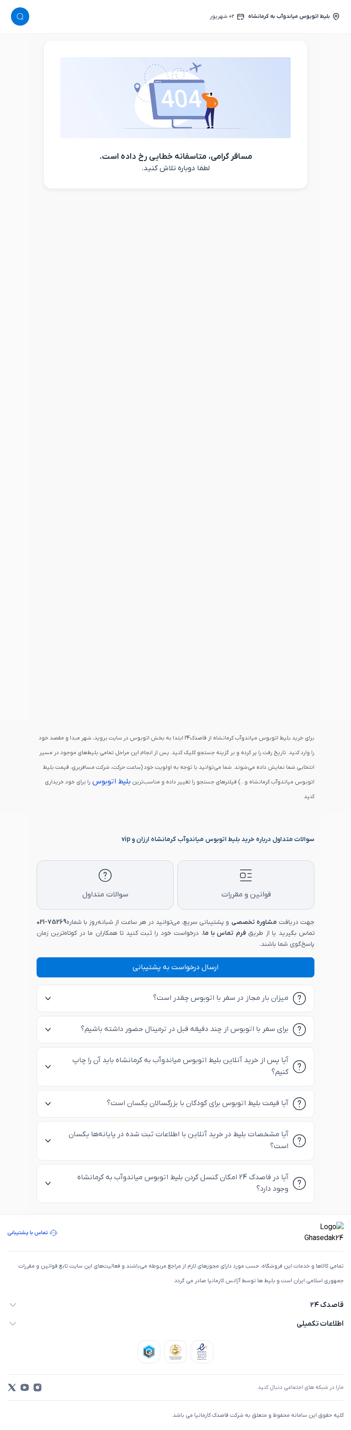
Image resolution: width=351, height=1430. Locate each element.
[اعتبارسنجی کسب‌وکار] (202, 1351)
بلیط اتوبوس (110, 781)
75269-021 (51, 922)
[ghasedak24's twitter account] (11, 1387)
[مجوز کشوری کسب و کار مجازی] (149, 1351)
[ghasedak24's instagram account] (37, 1387)
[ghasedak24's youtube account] (24, 1387)
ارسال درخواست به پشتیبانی (175, 967)
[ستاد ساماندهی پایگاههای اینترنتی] (175, 1351)
